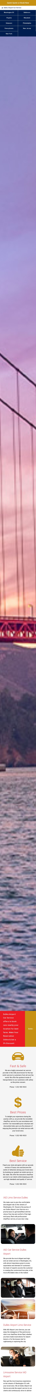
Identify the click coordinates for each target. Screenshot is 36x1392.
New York (9, 34)
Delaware (9, 23)
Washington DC (9, 12)
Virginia (9, 18)
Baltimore (27, 12)
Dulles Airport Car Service (12, 8)
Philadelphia (27, 23)
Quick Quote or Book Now (18, 3)
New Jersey (27, 28)
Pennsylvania (9, 28)
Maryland (27, 18)
